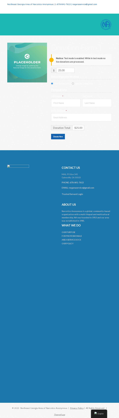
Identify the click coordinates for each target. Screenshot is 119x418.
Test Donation (61, 84)
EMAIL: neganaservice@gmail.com (78, 187)
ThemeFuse (59, 415)
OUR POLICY (67, 243)
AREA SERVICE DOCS (71, 239)
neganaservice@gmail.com (84, 4)
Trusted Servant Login (72, 194)
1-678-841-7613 (63, 4)
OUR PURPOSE (68, 232)
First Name (57, 96)
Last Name (87, 96)
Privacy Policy (77, 408)
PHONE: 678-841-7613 (73, 182)
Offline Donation (84, 84)
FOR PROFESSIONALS (72, 236)
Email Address (59, 111)
